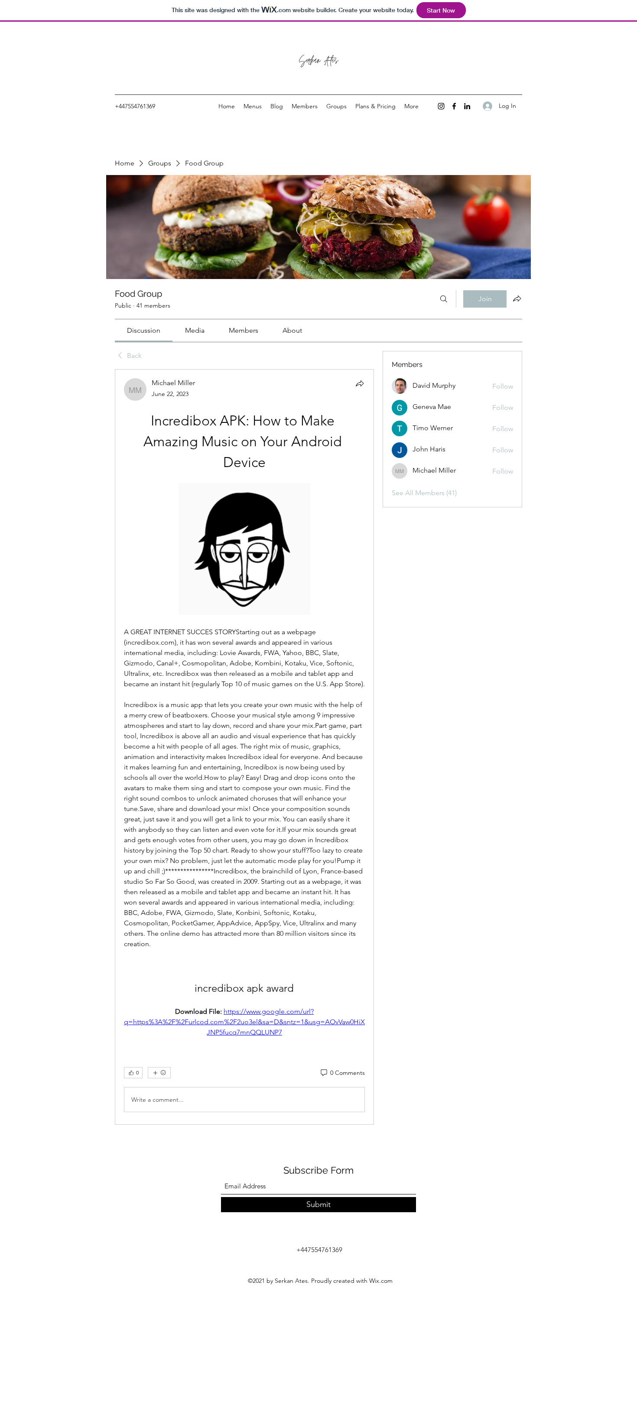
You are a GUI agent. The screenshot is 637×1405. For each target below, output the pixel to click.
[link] (143, 330)
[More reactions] (159, 1072)
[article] (244, 747)
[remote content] (244, 550)
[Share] (359, 383)
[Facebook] (454, 106)
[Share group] (517, 298)
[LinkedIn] (467, 106)
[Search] (444, 299)
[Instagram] (441, 106)
